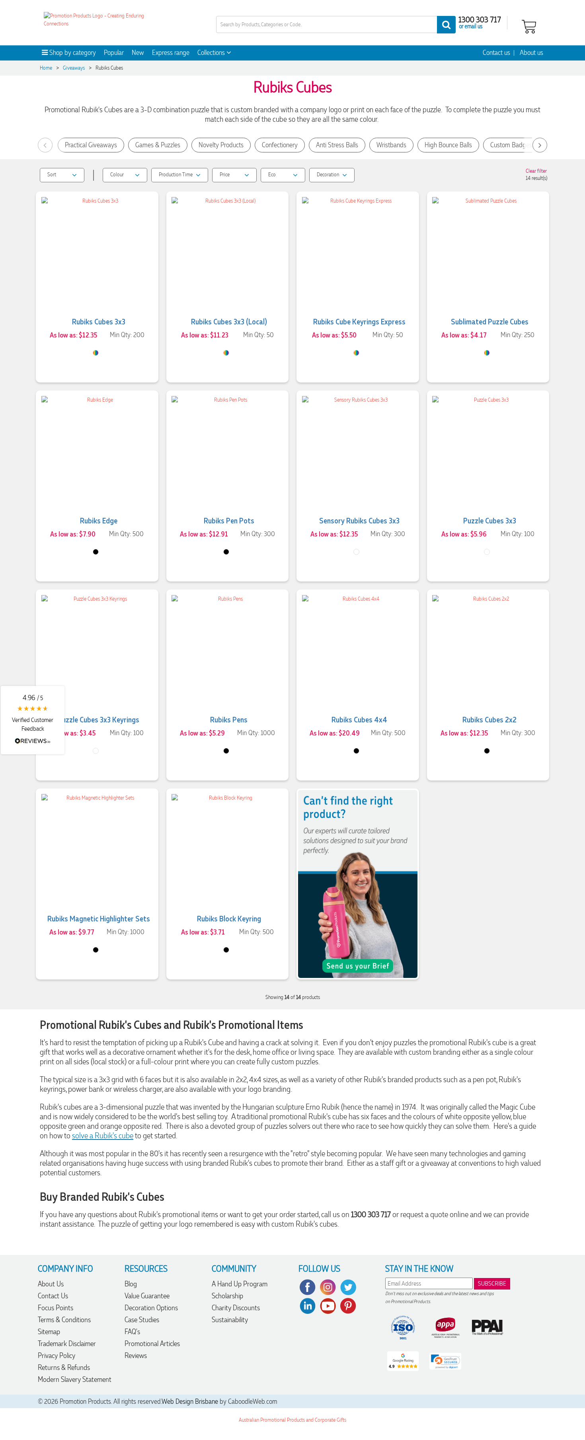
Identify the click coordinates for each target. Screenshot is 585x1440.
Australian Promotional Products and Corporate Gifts (292, 1420)
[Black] (96, 552)
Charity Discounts (236, 1307)
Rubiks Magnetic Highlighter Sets (98, 918)
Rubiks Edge (98, 520)
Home (46, 67)
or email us (470, 25)
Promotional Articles (152, 1343)
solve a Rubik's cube (102, 1135)
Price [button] (225, 174)
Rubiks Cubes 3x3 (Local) (229, 321)
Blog (131, 1283)
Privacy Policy (56, 1355)
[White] (487, 552)
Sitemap (49, 1331)
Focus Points (55, 1307)
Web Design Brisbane (190, 1401)
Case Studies (142, 1319)
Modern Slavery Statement (74, 1379)
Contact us (496, 52)
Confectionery (280, 144)
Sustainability (230, 1319)
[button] (32, 720)
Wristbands (391, 144)
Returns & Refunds (64, 1367)
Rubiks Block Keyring (229, 918)
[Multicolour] (356, 552)
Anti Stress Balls (337, 144)
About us (531, 52)
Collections (211, 52)
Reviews (136, 1355)
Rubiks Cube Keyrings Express (359, 321)
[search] (446, 24)
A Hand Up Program (239, 1283)
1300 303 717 (479, 19)
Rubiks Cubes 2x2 (489, 719)
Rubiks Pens (229, 719)
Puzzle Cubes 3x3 (489, 520)
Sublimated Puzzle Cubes (489, 321)
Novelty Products (221, 144)
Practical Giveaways (91, 144)
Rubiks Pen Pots (229, 520)
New (138, 52)
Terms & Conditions (64, 1319)
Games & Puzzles (157, 144)
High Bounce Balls (448, 144)
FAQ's (132, 1331)
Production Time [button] (176, 174)
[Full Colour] (96, 353)
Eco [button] (272, 174)
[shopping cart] (529, 26)
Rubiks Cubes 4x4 (359, 719)
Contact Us (53, 1295)
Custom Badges (511, 144)
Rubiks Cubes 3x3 (98, 321)
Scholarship (227, 1295)
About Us (51, 1283)
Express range (170, 52)
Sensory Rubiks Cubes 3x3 (359, 520)
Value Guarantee (147, 1295)
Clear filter (536, 171)
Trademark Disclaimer (67, 1343)
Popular (114, 52)
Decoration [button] (328, 174)
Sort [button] (51, 174)
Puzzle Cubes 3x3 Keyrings (98, 719)
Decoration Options (151, 1307)
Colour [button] (117, 174)
